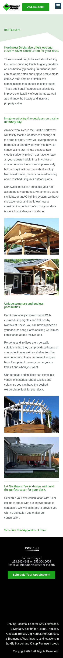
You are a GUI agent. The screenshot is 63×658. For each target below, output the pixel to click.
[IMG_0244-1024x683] (31, 236)
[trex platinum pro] (31, 548)
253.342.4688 (20, 561)
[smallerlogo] (11, 7)
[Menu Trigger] (58, 6)
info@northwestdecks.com (37, 565)
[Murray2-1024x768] (31, 457)
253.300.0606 (42, 561)
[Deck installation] (31, 277)
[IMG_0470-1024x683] (31, 414)
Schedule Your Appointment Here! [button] (25, 530)
